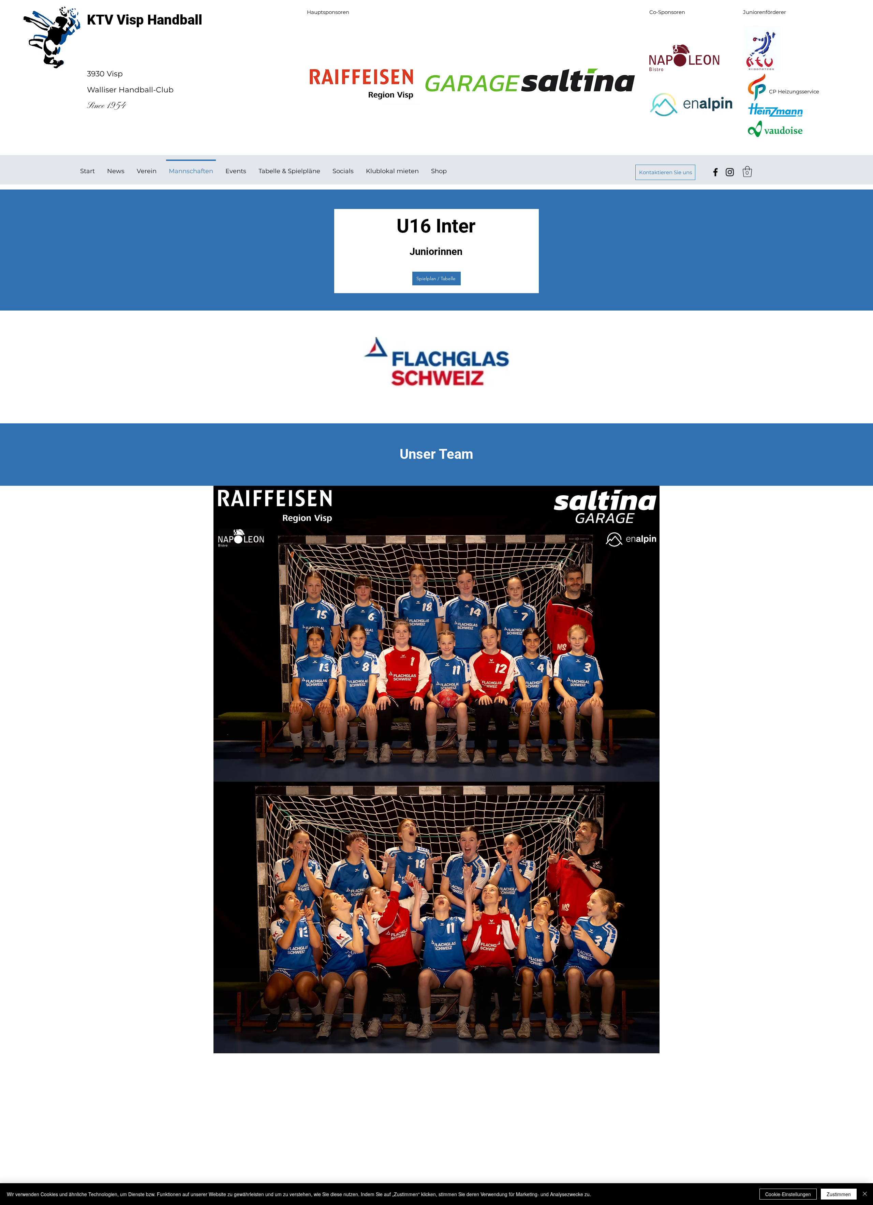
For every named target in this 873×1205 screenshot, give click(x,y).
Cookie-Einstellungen (788, 1194)
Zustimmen (839, 1194)
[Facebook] (715, 172)
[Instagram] (729, 172)
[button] (747, 171)
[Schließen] (865, 1194)
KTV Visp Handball (144, 20)
